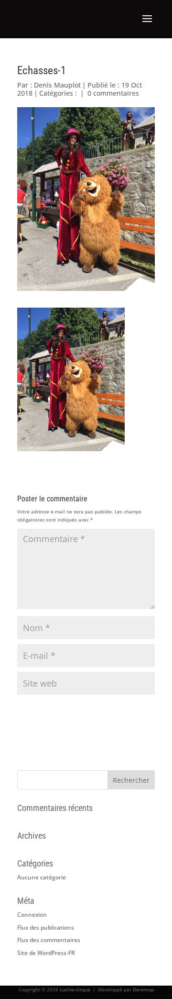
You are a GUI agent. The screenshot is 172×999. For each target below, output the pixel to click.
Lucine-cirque (75, 989)
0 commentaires (113, 93)
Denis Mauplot (57, 84)
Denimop (143, 989)
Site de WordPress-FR (46, 953)
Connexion (32, 914)
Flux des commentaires (48, 940)
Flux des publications (45, 927)
